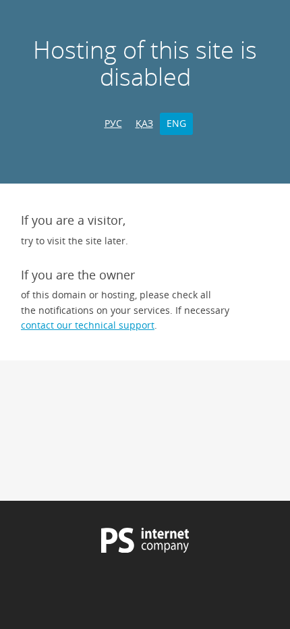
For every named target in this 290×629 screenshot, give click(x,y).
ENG (176, 123)
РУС (113, 123)
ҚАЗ (144, 123)
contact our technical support (87, 325)
